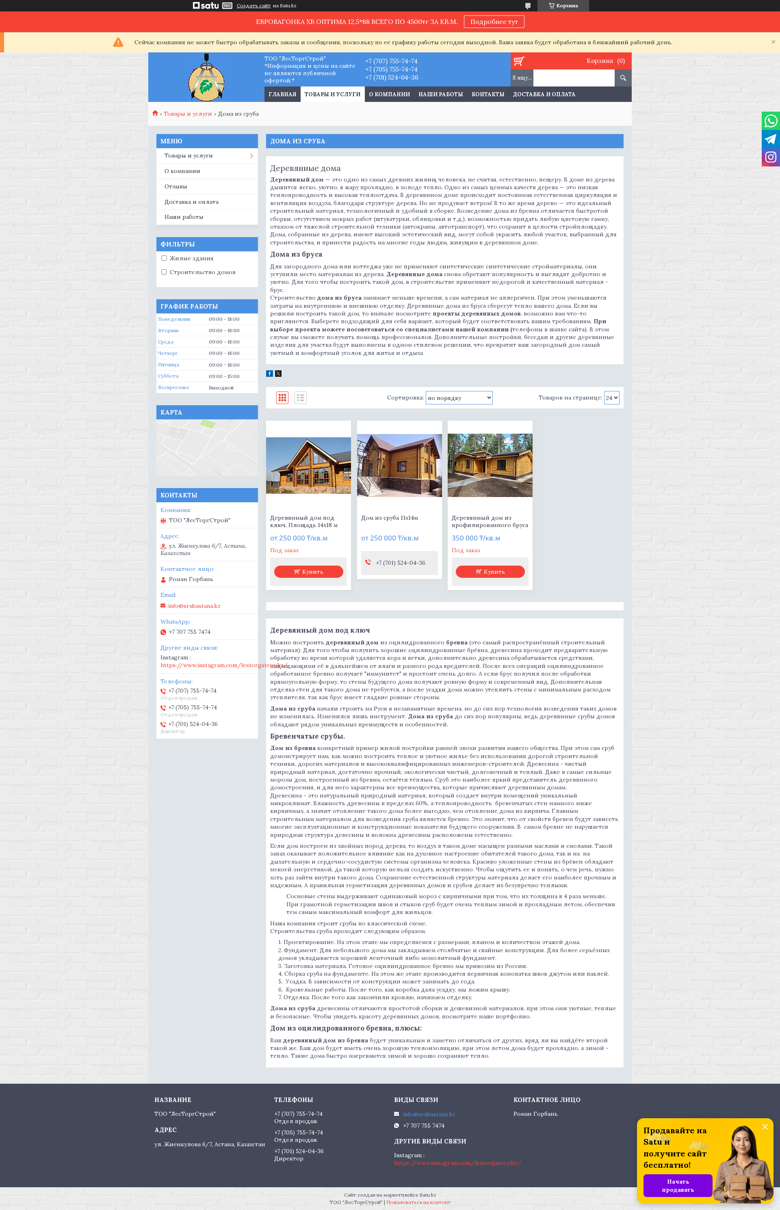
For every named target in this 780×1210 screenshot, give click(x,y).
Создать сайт (254, 6)
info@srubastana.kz (194, 605)
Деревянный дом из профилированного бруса (490, 521)
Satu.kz (428, 1195)
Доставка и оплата (544, 94)
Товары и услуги (332, 94)
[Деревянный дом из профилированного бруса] (490, 465)
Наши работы (440, 94)
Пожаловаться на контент (418, 1202)
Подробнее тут (494, 21)
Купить (312, 571)
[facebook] (269, 374)
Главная (282, 94)
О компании (389, 94)
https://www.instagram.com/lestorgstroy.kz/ (224, 665)
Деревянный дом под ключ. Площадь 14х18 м (304, 521)
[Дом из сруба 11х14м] (399, 465)
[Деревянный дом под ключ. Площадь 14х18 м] (308, 465)
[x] (278, 374)
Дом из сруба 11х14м (389, 517)
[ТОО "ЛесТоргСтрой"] (206, 77)
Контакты (488, 94)
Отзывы (176, 186)
